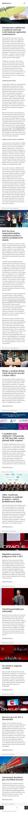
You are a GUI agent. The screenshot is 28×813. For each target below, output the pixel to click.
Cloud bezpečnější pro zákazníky (13, 610)
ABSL (12, 472)
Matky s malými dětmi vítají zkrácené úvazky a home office (13, 373)
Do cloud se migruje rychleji (12, 666)
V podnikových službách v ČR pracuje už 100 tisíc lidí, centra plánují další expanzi (13, 437)
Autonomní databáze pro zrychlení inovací (12, 778)
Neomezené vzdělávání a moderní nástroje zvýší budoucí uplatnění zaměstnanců (14, 31)
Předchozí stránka (2, 807)
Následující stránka (26, 807)
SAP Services (14, 410)
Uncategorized (15, 208)
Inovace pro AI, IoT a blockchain (12, 718)
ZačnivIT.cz (6, 3)
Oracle (12, 586)
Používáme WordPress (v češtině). (9, 811)
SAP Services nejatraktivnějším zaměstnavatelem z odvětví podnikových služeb (12, 235)
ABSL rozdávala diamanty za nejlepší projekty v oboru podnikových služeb (12, 498)
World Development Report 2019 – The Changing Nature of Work (13, 128)
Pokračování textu (7, 406)
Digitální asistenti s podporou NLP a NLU (12, 555)
